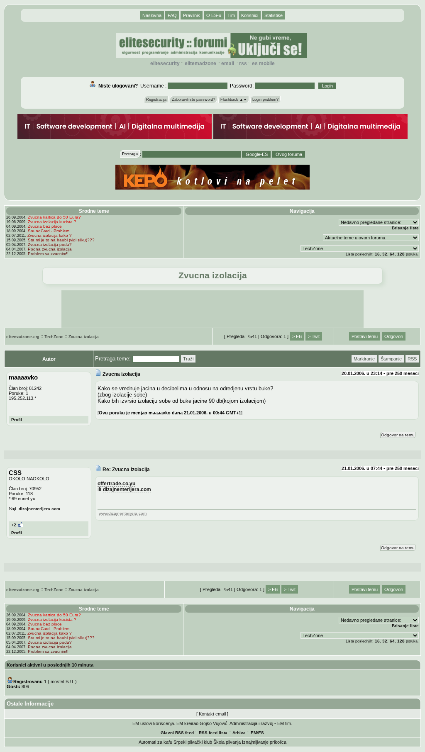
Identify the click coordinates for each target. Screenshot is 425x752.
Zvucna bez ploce (45, 226)
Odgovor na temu (398, 435)
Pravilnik (191, 15)
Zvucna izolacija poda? (50, 244)
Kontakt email (212, 713)
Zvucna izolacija (83, 336)
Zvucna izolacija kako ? (49, 235)
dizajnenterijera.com (39, 508)
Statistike (273, 15)
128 (401, 254)
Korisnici (249, 15)
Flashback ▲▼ (233, 99)
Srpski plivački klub (192, 742)
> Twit (314, 336)
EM (254, 732)
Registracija (156, 99)
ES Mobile (263, 63)
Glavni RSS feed (177, 732)
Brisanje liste (405, 228)
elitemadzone (200, 63)
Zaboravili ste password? (193, 99)
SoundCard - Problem (48, 231)
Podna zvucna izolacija (50, 249)
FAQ (172, 15)
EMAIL (227, 63)
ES (261, 732)
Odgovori (393, 336)
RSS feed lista (213, 732)
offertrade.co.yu (116, 483)
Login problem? (265, 99)
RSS (243, 63)
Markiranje (364, 358)
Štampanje (391, 358)
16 (377, 254)
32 (384, 254)
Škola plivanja (227, 742)
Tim (231, 15)
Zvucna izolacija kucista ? (52, 221)
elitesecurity (165, 63)
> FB (297, 336)
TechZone (54, 336)
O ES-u (213, 15)
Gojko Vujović (213, 723)
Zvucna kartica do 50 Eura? (54, 217)
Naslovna (151, 15)
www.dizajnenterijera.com (123, 513)
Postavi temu (365, 336)
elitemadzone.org (22, 336)
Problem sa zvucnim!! (48, 253)
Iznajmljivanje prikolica (264, 742)
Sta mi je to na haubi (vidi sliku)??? (61, 240)
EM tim (284, 723)
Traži (188, 358)
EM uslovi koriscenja (153, 723)
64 (392, 254)
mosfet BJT (62, 681)
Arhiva (239, 732)
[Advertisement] (212, 309)
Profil (16, 419)
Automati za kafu (155, 742)
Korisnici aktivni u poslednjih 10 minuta (50, 664)
